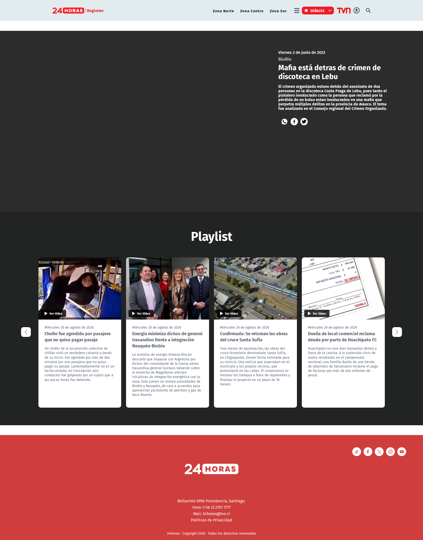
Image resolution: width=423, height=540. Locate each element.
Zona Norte (223, 10)
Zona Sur (278, 10)
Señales (317, 10)
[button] (397, 332)
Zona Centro (252, 10)
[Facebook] (294, 121)
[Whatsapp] (284, 121)
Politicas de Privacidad (211, 520)
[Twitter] (304, 121)
